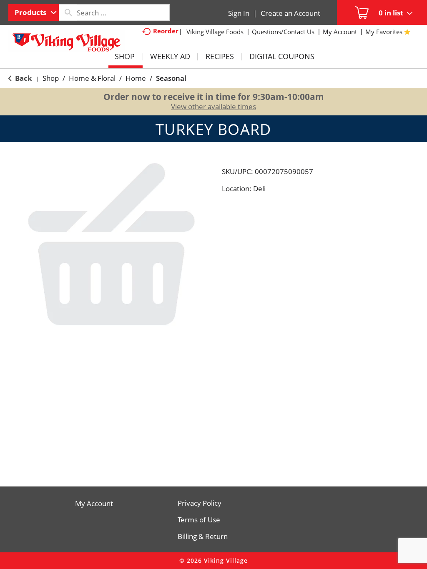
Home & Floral (92, 78)
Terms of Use (199, 520)
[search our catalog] (68, 12)
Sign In (238, 13)
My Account (94, 503)
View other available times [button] (213, 106)
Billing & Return (203, 536)
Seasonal (171, 78)
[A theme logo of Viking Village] (66, 45)
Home (136, 78)
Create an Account (290, 13)
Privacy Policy (199, 503)
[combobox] (33, 12)
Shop (51, 78)
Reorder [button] (165, 31)
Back (22, 78)
